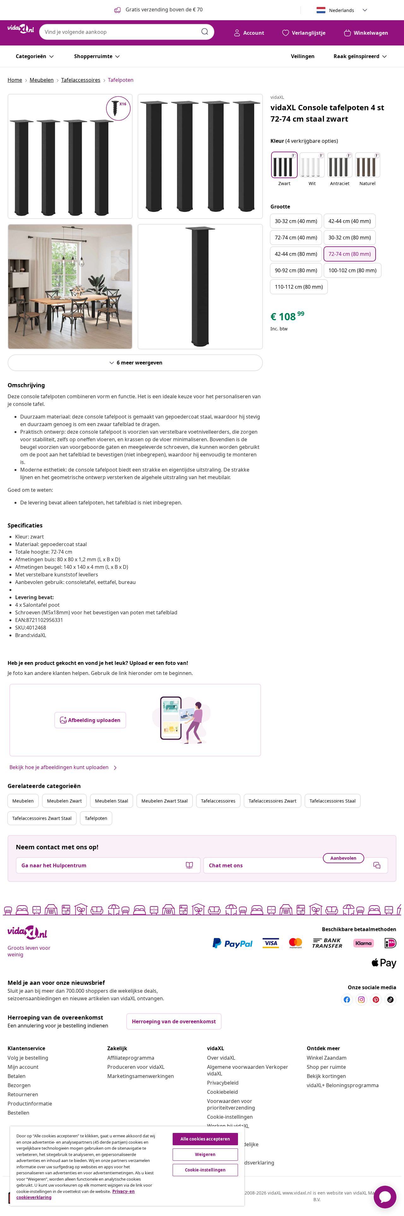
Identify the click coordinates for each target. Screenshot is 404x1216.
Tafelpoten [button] (96, 818)
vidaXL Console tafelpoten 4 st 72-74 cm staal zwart (327, 113)
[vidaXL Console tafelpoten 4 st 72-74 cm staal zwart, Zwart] (70, 156)
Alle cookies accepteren (205, 1139)
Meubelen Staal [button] (111, 801)
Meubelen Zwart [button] (64, 801)
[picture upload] (181, 720)
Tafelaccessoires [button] (218, 801)
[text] (287, 318)
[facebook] (347, 999)
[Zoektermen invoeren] (205, 32)
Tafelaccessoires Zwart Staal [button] (42, 818)
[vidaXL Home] (21, 28)
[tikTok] (390, 999)
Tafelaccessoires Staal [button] (333, 801)
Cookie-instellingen (230, 1116)
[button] (284, 173)
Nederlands (341, 10)
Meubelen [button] (23, 801)
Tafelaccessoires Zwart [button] (272, 801)
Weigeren (205, 1154)
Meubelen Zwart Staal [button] (164, 801)
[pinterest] (376, 999)
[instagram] (361, 999)
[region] (127, 1166)
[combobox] (126, 32)
